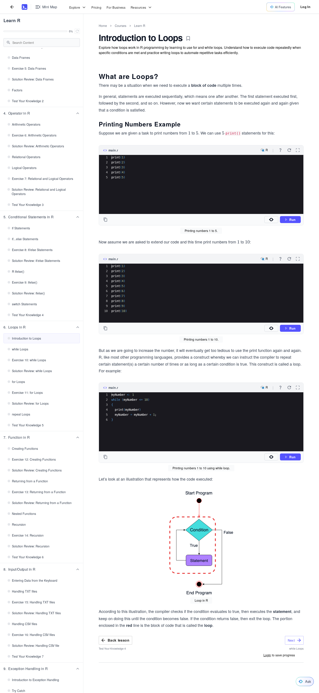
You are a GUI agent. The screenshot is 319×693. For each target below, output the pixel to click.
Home (103, 25)
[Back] (12, 7)
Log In (305, 6)
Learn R (11, 20)
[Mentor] (271, 219)
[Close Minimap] (83, 30)
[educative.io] (24, 7)
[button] (41, 113)
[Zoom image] (201, 543)
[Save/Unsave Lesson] (188, 38)
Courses (120, 25)
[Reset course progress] (77, 31)
